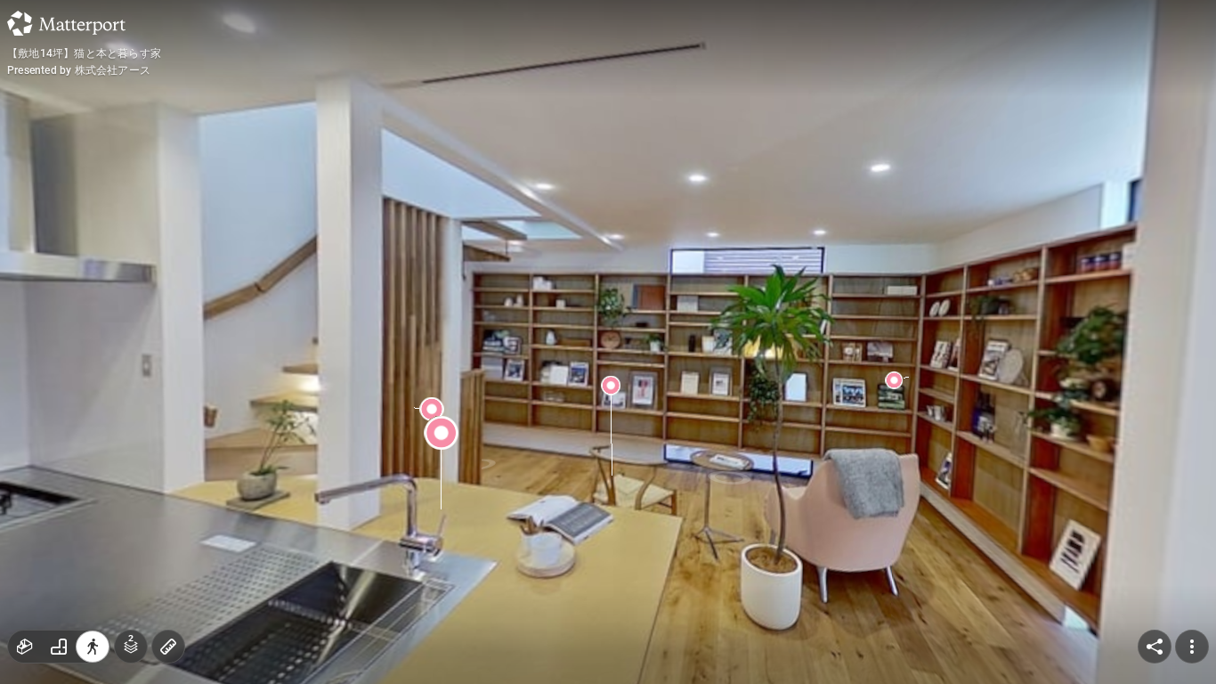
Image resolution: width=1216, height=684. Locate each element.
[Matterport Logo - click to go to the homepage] (66, 23)
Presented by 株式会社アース (78, 70)
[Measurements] (168, 647)
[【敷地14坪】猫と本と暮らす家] (608, 342)
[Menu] (1192, 647)
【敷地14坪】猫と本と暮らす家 (84, 53)
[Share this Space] (1154, 647)
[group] (58, 647)
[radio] (25, 647)
